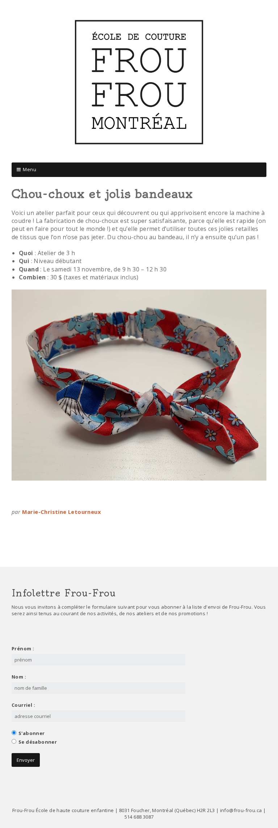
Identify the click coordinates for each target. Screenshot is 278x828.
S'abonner (31, 733)
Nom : (19, 676)
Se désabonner (37, 742)
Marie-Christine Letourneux (61, 511)
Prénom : (23, 648)
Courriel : (23, 705)
